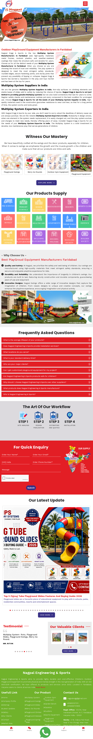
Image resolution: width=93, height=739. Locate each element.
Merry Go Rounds (35, 172)
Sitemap (6, 705)
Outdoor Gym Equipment (58, 172)
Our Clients (7, 716)
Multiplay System (33, 698)
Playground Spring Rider (33, 721)
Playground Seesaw (34, 716)
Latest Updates (9, 709)
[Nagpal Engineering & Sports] (8, 3)
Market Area (7, 723)
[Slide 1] (40, 38)
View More (45, 615)
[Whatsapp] (45, 732)
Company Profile (9, 701)
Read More (40, 687)
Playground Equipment (81, 174)
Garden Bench (50, 704)
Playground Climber (34, 712)
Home (5, 698)
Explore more (45, 183)
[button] (10, 610)
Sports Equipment (52, 715)
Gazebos (48, 707)
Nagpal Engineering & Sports (46, 673)
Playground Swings (12, 172)
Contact (6, 720)
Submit (31, 488)
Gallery (5, 712)
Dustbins (48, 711)
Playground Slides (33, 705)
